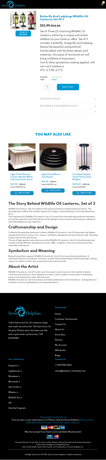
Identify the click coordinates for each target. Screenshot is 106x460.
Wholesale (60, 350)
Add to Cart (23, 193)
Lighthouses (14, 371)
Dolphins (12, 366)
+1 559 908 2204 (63, 365)
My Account (61, 345)
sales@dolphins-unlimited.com (70, 371)
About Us (59, 330)
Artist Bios (60, 335)
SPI (10, 403)
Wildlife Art (14, 398)
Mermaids (13, 382)
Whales (12, 392)
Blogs (57, 356)
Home (58, 314)
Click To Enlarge (23, 33)
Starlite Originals (17, 408)
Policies (59, 340)
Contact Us (60, 324)
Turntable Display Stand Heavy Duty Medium (81, 177)
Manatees (13, 376)
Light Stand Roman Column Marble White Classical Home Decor (21, 177)
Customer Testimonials (66, 319)
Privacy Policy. (87, 420)
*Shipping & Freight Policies (53, 417)
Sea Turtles (13, 387)
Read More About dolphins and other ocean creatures (53, 423)
